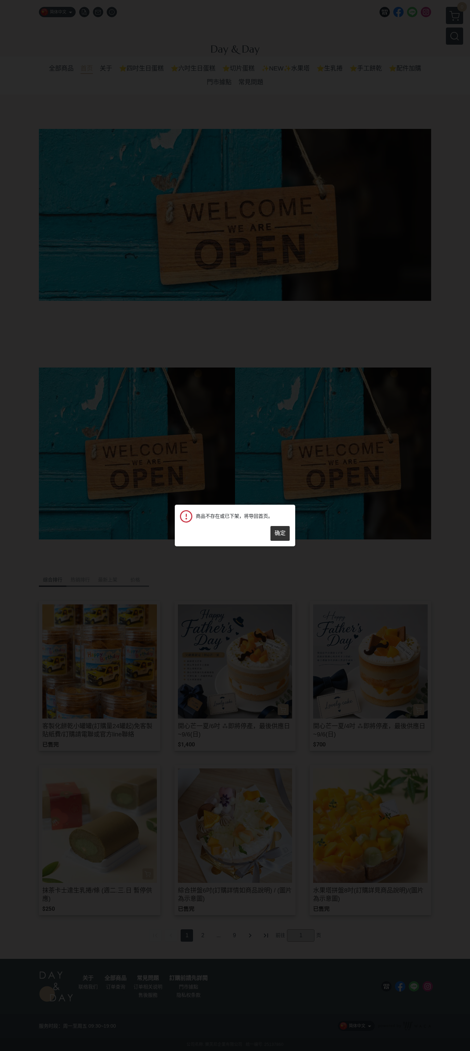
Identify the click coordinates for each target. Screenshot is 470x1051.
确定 (280, 533)
